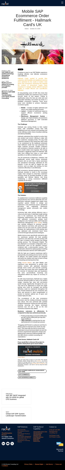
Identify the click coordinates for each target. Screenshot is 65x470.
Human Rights (39, 464)
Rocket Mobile (27, 262)
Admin (27, 28)
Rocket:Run (36, 439)
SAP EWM (37, 222)
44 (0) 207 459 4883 (54, 429)
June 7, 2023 (5, 81)
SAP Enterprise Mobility (27, 377)
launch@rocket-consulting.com (39, 363)
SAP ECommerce (24, 374)
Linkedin (39, 361)
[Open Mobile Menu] (62, 3)
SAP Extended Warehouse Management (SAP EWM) (31, 371)
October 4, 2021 (6, 70)
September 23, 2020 (7, 90)
